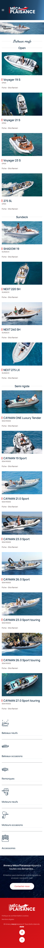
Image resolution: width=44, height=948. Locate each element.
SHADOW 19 (11, 249)
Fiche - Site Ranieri (10, 87)
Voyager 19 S (11, 79)
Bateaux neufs (10, 733)
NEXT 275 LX (11, 370)
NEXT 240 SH (11, 329)
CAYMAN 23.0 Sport (16, 539)
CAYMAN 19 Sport (15, 458)
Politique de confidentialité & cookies (15, 916)
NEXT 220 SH (11, 289)
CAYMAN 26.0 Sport (16, 579)
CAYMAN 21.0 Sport (16, 498)
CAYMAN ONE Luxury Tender (22, 418)
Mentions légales (8, 919)
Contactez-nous (22, 886)
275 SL (7, 201)
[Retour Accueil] (22, 10)
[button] (3, 10)
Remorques (8, 778)
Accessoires (8, 848)
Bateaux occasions (12, 756)
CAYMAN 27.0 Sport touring (21, 700)
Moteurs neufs (10, 801)
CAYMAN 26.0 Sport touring (21, 660)
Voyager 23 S (12, 160)
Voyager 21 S (11, 120)
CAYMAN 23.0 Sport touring (21, 620)
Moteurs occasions (12, 825)
